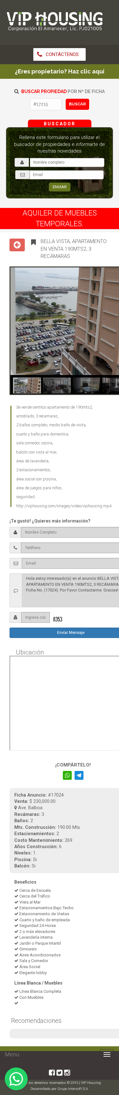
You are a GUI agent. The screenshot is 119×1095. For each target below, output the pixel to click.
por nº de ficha (63, 91)
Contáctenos (61, 54)
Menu (12, 1054)
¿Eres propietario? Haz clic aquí (59, 71)
